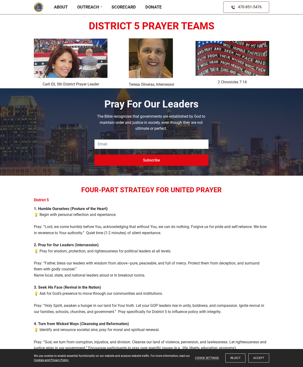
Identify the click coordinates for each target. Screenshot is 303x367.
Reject (235, 358)
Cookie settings (207, 358)
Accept (258, 358)
